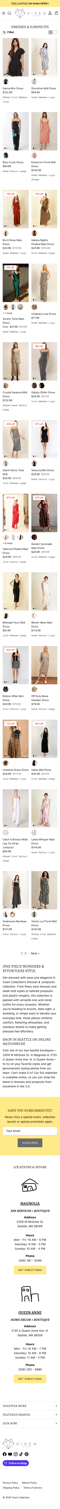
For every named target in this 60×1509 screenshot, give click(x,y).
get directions (30, 1378)
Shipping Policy (11, 1487)
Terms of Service (33, 1487)
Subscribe (30, 1142)
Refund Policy (29, 1482)
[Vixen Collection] (30, 13)
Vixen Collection (20, 1497)
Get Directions (30, 1270)
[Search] (11, 13)
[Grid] (50, 32)
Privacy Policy (10, 1482)
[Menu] (3, 13)
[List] (55, 32)
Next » (35, 953)
